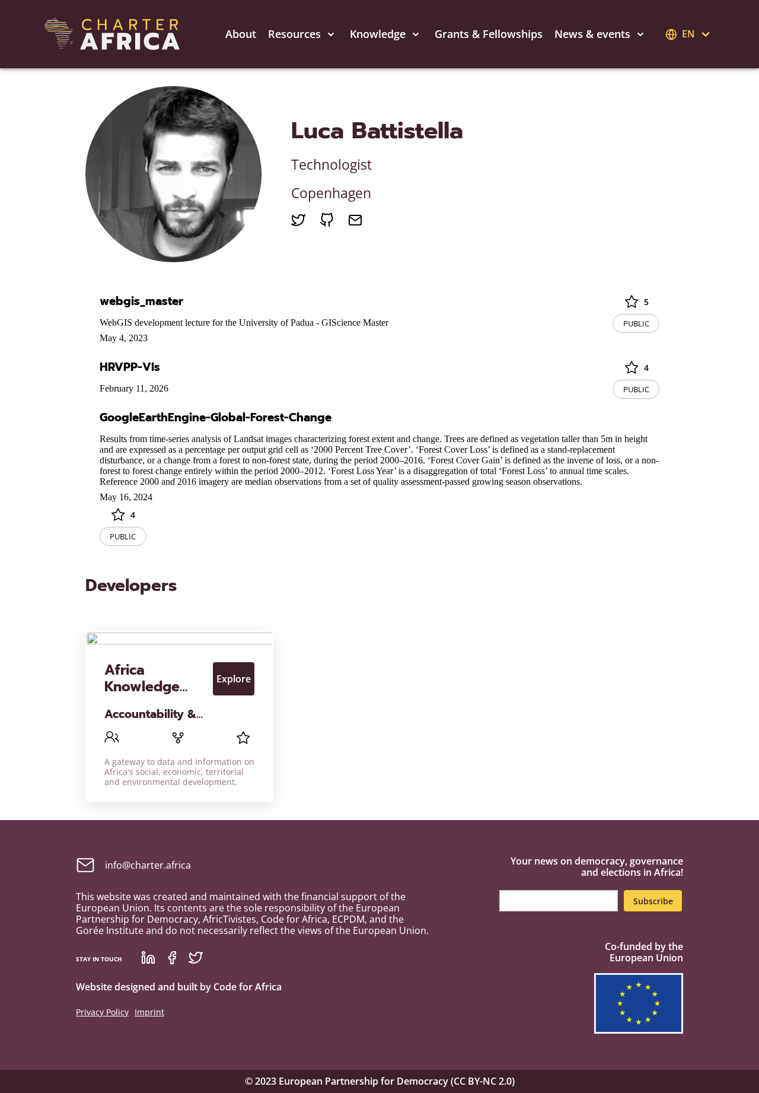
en (688, 33)
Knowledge (378, 34)
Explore (233, 678)
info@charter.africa (148, 865)
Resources (294, 34)
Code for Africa (247, 986)
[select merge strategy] (331, 34)
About (240, 34)
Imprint (149, 1012)
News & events (592, 34)
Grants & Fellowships (489, 34)
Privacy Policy (102, 1012)
